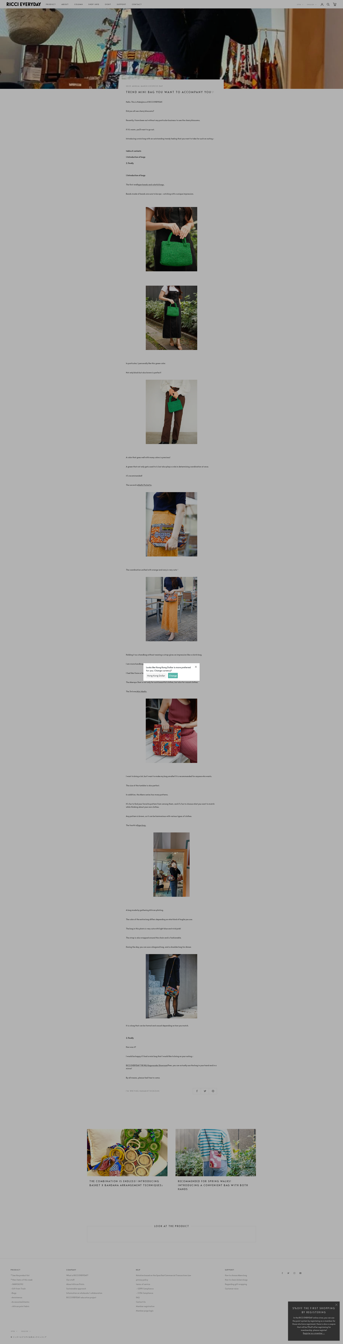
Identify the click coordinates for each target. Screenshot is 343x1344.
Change (173, 675)
